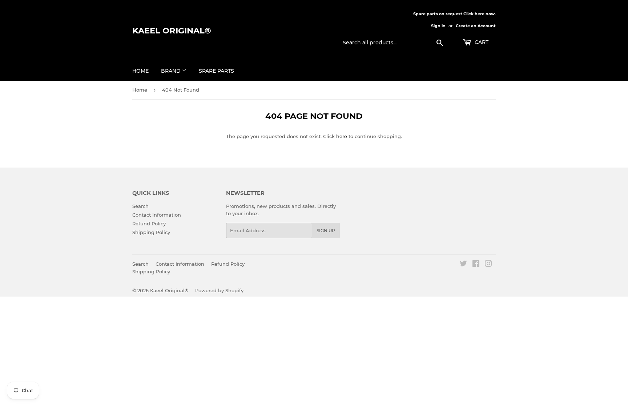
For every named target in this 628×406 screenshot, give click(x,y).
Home (140, 71)
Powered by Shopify (219, 290)
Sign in (438, 25)
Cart (480, 42)
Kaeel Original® (171, 30)
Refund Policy (149, 223)
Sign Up (326, 230)
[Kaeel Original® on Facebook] (476, 265)
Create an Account (476, 25)
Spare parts (216, 71)
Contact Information (156, 215)
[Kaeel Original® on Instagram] (488, 265)
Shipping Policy (151, 232)
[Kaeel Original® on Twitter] (463, 265)
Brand (171, 71)
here (341, 136)
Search (140, 206)
